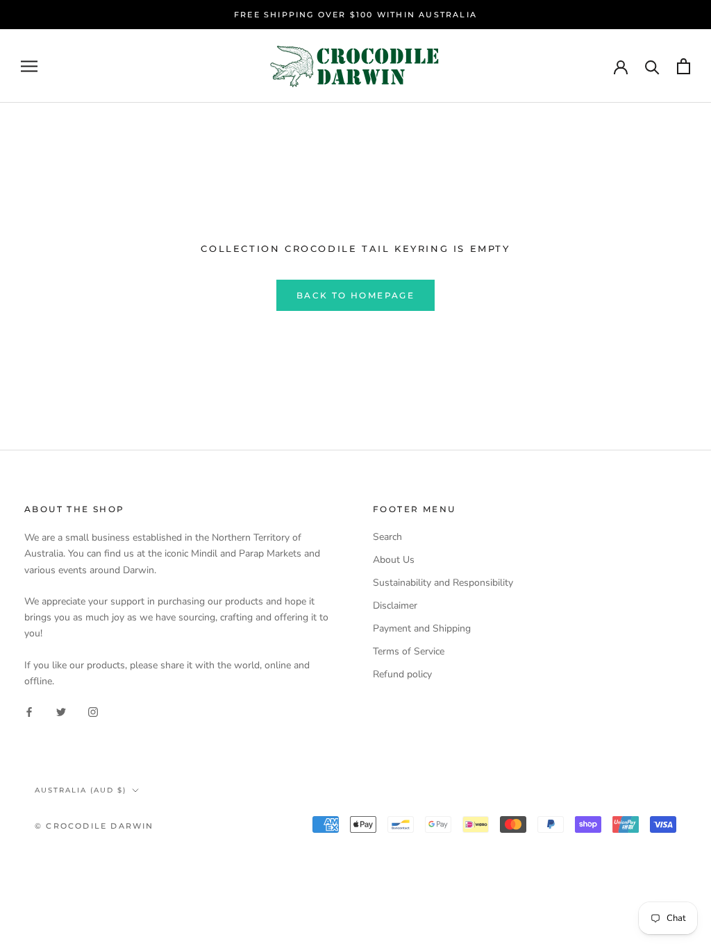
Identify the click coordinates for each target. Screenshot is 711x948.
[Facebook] (29, 711)
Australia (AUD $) (80, 790)
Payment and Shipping (422, 628)
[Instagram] (93, 711)
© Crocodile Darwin (94, 826)
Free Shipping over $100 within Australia (355, 14)
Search (387, 536)
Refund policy (402, 674)
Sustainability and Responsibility (443, 582)
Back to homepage (355, 295)
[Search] (652, 66)
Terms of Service (408, 651)
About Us (394, 559)
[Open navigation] (29, 66)
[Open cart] (683, 66)
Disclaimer (395, 605)
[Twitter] (61, 711)
